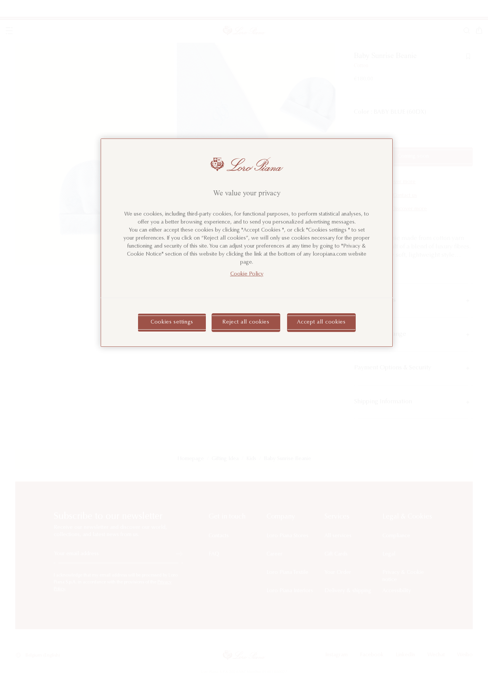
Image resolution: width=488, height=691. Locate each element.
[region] (246, 242)
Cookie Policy (246, 274)
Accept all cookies (321, 322)
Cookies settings (172, 322)
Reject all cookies (246, 322)
